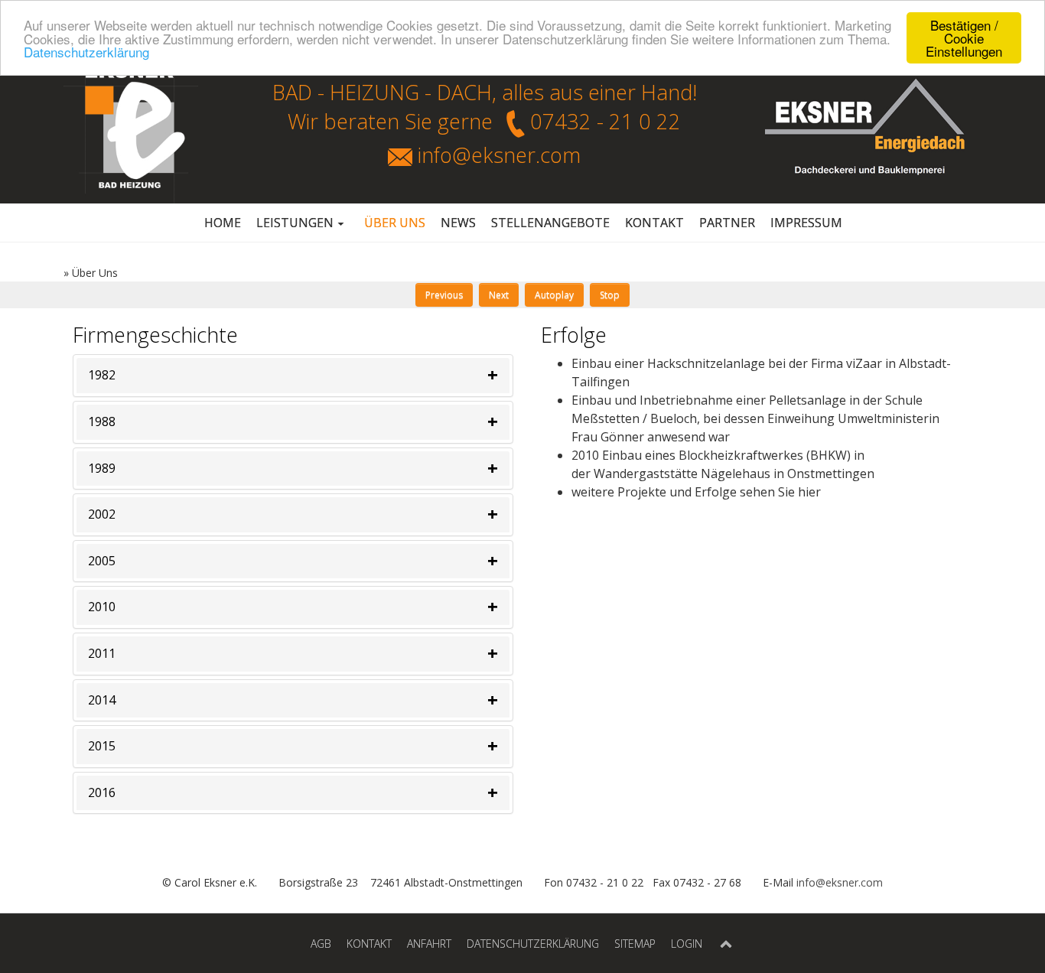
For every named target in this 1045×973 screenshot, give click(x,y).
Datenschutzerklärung (86, 51)
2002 (102, 514)
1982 (102, 374)
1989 (102, 468)
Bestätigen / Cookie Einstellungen (964, 37)
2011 (102, 653)
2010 (102, 606)
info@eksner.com (499, 155)
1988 (102, 421)
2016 (102, 792)
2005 (102, 560)
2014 (102, 700)
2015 (102, 745)
